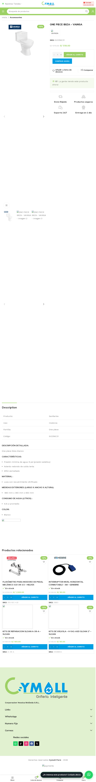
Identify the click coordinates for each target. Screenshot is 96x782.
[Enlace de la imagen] (36, 688)
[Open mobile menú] (3, 11)
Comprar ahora (62, 61)
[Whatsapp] (15, 743)
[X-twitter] (37, 743)
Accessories (16, 17)
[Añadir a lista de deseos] (44, 562)
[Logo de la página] (48, 3)
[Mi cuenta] (92, 11)
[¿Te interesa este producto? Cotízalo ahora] (89, 775)
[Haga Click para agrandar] (6, 205)
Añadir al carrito (74, 55)
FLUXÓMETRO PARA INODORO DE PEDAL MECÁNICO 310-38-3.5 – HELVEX (23, 583)
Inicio (4, 17)
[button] (4, 116)
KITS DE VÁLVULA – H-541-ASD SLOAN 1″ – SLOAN (70, 632)
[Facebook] (31, 743)
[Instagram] (26, 743)
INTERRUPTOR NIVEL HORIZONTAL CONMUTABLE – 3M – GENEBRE (66, 583)
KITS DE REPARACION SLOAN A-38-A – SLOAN (22, 632)
